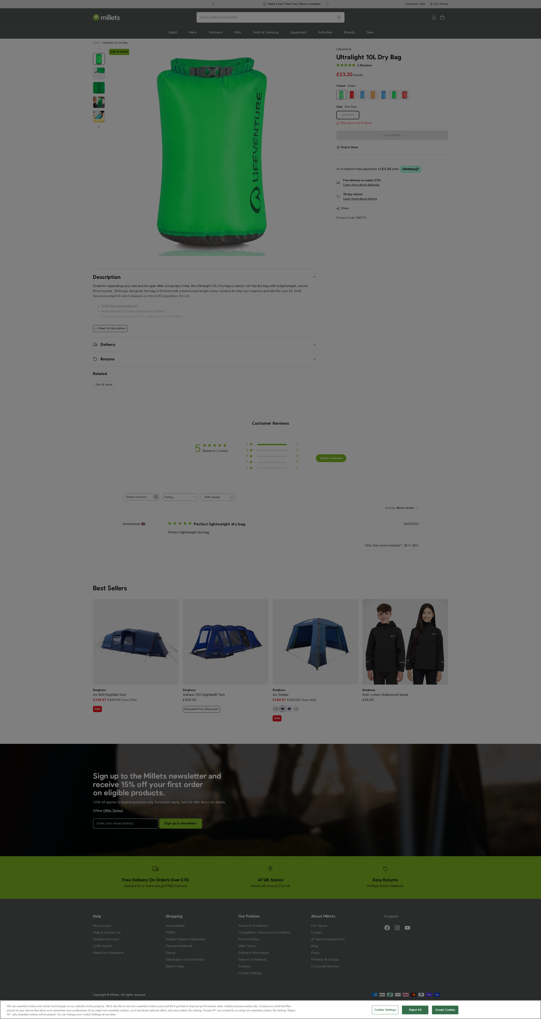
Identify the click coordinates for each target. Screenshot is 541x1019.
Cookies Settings (385, 1009)
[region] (270, 1009)
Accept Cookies (445, 1009)
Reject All (415, 1009)
